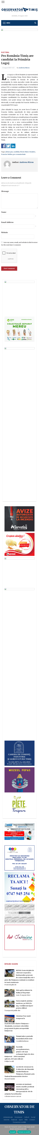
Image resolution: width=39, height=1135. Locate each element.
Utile (26, 1120)
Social (33, 1117)
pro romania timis (19, 154)
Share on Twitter (8, 146)
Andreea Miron (24, 68)
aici (28, 1129)
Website (4, 232)
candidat (16, 152)
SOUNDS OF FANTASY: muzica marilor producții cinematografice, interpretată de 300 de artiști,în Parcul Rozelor (19, 1089)
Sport (21, 1120)
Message (5, 191)
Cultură (26, 1117)
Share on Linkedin (13, 146)
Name (3, 212)
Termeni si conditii (24, 1132)
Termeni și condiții (19, 1122)
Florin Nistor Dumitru (27, 152)
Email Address (7, 222)
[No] (37, 1130)
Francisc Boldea (6, 154)
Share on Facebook (3, 146)
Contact (32, 1120)
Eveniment (18, 1117)
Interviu (6, 1120)
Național (14, 1120)
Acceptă (12, 1132)
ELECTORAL (5, 52)
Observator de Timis (19, 1109)
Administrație (8, 1117)
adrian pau (9, 152)
